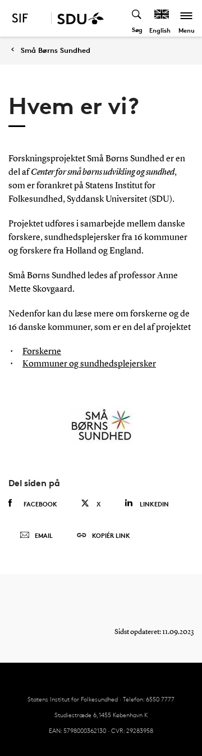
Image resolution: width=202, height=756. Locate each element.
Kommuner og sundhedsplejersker (89, 364)
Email (44, 535)
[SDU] (77, 18)
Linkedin (154, 504)
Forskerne (41, 351)
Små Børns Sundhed (55, 50)
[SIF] (27, 18)
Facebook (40, 504)
